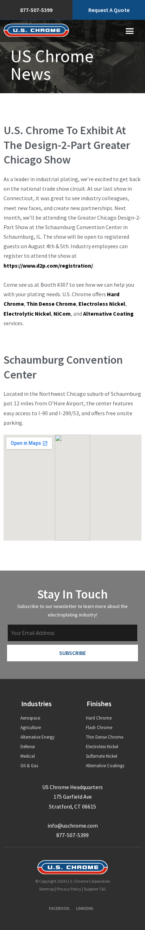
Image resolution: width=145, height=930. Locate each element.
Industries (36, 703)
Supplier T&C (95, 889)
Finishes (99, 703)
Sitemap (46, 889)
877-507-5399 (72, 835)
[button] (130, 31)
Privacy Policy (69, 889)
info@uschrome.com (73, 825)
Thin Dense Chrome (51, 303)
